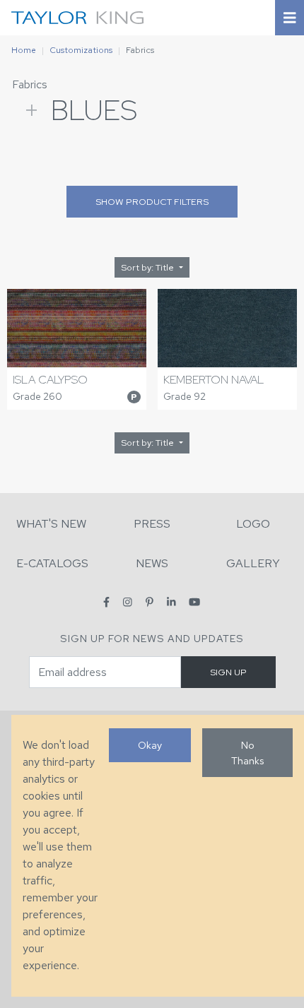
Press (152, 523)
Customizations (80, 50)
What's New (51, 523)
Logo (253, 523)
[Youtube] (194, 602)
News (152, 563)
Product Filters (152, 202)
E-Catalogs (52, 563)
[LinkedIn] (171, 602)
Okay (150, 745)
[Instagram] (127, 602)
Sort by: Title (148, 267)
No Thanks (247, 752)
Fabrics (29, 84)
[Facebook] (106, 602)
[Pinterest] (149, 602)
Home (23, 50)
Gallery (253, 563)
